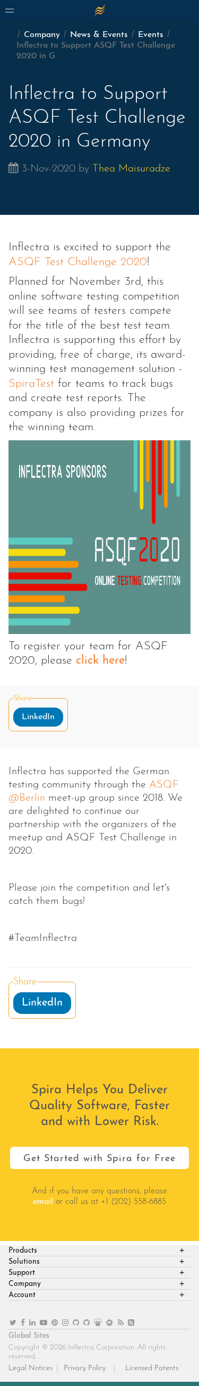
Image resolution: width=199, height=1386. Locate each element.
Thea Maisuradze (131, 169)
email (43, 1202)
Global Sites (28, 1336)
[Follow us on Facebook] (23, 1323)
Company (42, 35)
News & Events (99, 35)
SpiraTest (31, 384)
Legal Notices (30, 1368)
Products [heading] (22, 1251)
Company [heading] (24, 1284)
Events (150, 35)
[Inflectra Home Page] (100, 10)
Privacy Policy (85, 1368)
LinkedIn (38, 717)
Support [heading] (21, 1273)
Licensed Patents (151, 1368)
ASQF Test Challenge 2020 (77, 262)
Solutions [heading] (24, 1262)
